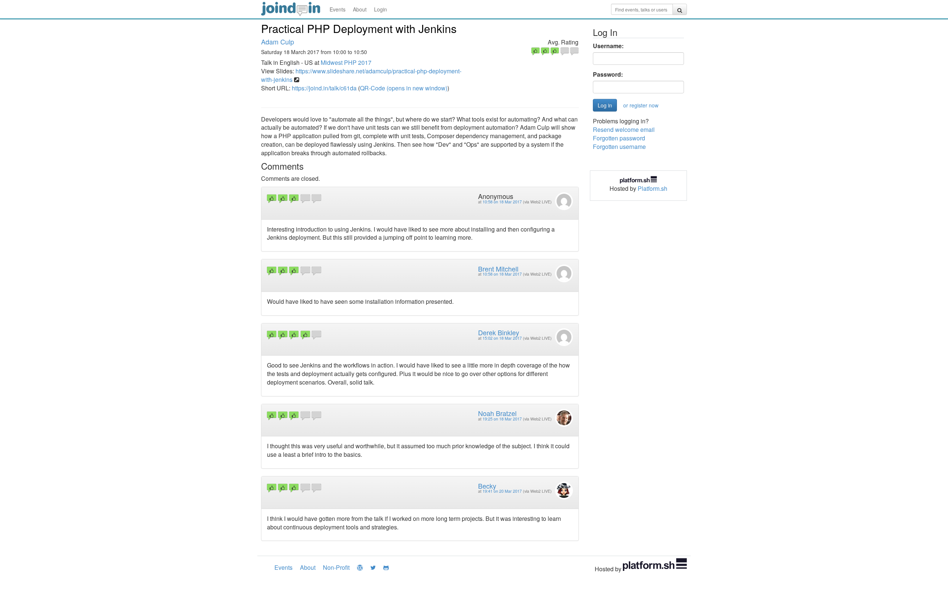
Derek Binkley (498, 332)
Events (338, 9)
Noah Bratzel (497, 413)
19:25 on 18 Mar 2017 (502, 419)
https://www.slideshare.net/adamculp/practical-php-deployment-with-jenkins (361, 75)
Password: (608, 74)
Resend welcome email (624, 129)
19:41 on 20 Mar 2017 (502, 491)
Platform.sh (652, 188)
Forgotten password (619, 138)
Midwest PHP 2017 (346, 62)
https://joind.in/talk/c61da (324, 88)
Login (380, 9)
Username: (608, 46)
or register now (640, 105)
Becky (487, 485)
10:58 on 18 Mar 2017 (502, 201)
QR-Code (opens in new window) (403, 88)
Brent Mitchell (498, 268)
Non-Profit (336, 567)
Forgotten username (619, 146)
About (360, 9)
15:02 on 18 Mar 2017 (502, 338)
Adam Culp (277, 41)
